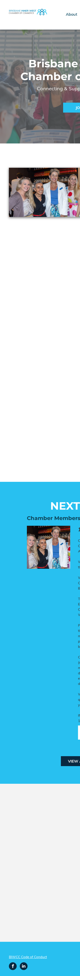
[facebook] (13, 966)
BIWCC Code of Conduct (28, 957)
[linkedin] (24, 966)
